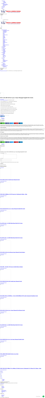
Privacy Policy (4, 5)
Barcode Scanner (5, 66)
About (4, 1)
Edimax (4, 36)
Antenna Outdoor (5, 31)
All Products (3, 7)
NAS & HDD (3, 52)
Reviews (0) (3, 118)
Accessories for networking (6, 30)
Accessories (3, 54)
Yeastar (4, 47)
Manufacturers (3, 6)
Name (1, 159)
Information (3, 3)
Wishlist (2, 396)
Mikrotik (4, 41)
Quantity (1, 115)
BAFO (4, 33)
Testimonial (3, 387)
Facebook (3, 379)
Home (1, 70)
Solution (4, 57)
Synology (4, 61)
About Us (3, 386)
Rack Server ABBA (5, 60)
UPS (2, 62)
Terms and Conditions (5, 4)
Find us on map (2, 383)
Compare (5, 195)
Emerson (4, 63)
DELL (4, 58)
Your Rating (1, 153)
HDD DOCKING (4, 64)
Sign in (2, 8)
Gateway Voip (3, 46)
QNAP (4, 44)
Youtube (3, 380)
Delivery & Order (4, 390)
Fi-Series (4, 50)
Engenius (4, 37)
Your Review (1, 158)
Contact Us (4, 2)
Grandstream (4, 48)
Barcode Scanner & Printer (5, 65)
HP (3, 38)
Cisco (3, 35)
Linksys (4, 40)
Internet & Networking (4, 70)
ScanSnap (4, 51)
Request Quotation (2, 195)
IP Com (4, 39)
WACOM (4, 55)
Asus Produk (4, 32)
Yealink (4, 49)
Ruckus (4, 45)
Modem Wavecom (5, 42)
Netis (3, 43)
